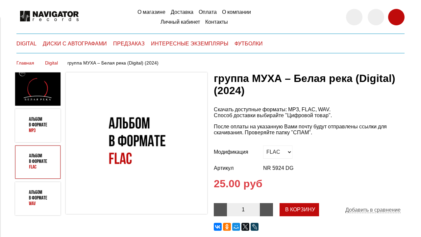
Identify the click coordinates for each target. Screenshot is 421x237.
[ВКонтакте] (218, 227)
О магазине (151, 12)
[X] (245, 227)
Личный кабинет (180, 22)
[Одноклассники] (227, 227)
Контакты (216, 22)
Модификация (231, 152)
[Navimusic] (49, 24)
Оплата (208, 12)
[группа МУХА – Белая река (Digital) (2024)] (136, 143)
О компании (236, 12)
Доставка (182, 12)
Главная (25, 63)
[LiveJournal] (255, 227)
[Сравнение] (376, 17)
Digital (51, 63)
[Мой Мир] (236, 227)
